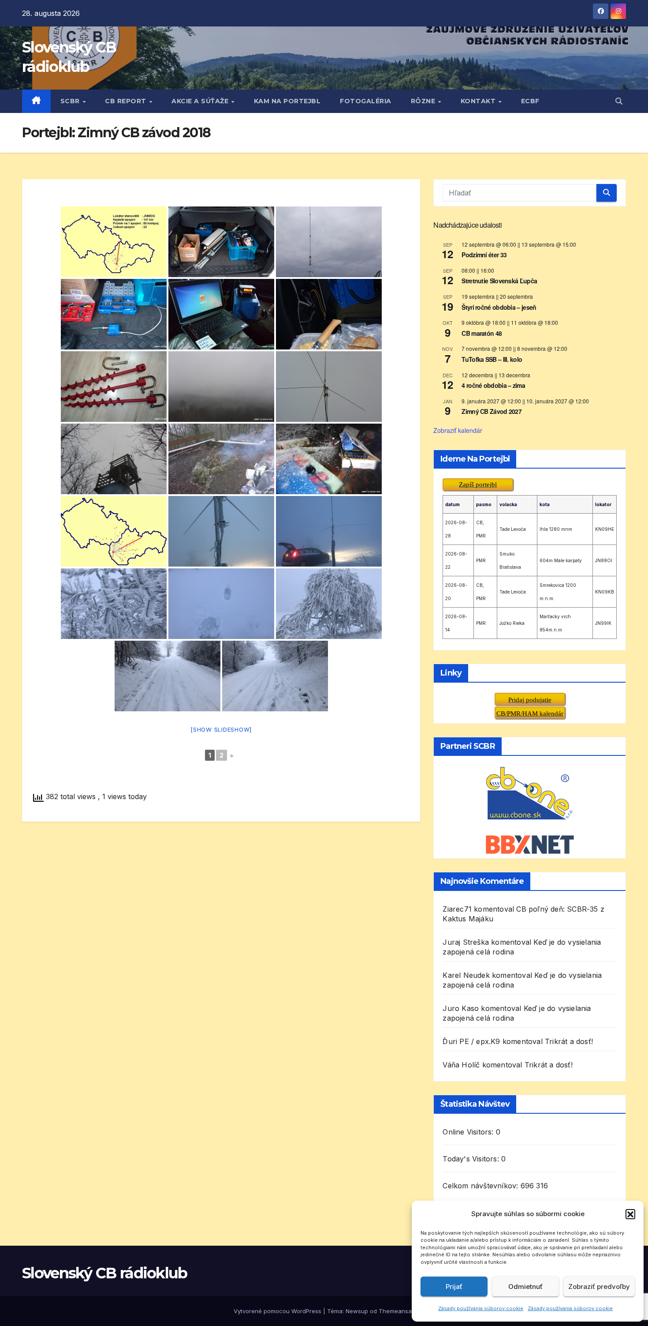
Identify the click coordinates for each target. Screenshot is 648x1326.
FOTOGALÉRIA (365, 101)
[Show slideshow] (221, 729)
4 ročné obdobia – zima (493, 385)
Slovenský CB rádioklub (104, 1273)
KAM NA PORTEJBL (287, 101)
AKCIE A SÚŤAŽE (201, 101)
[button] (630, 1214)
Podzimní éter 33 (484, 254)
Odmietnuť (525, 1286)
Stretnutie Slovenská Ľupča (499, 280)
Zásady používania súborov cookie (480, 1308)
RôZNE (424, 101)
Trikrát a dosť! (569, 1041)
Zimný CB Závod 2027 (491, 411)
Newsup (357, 1311)
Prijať (454, 1286)
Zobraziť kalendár (457, 430)
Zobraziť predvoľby (599, 1286)
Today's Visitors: (472, 1158)
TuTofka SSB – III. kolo (492, 359)
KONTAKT (479, 101)
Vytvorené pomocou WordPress (278, 1311)
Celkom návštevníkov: (481, 1185)
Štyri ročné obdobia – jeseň (499, 307)
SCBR (71, 101)
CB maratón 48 (482, 333)
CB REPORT (126, 101)
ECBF (530, 101)
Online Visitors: (469, 1131)
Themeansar (396, 1311)
